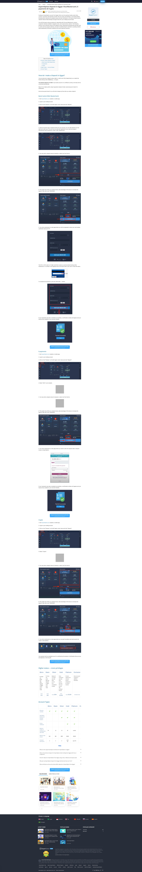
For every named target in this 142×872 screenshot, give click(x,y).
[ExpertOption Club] (46, 849)
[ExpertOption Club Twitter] (94, 870)
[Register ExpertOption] (93, 37)
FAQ (75, 867)
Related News (43, 773)
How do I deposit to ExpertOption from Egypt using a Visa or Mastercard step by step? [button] (58, 757)
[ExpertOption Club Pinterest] (102, 870)
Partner (59, 867)
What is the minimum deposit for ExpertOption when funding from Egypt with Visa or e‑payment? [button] (58, 753)
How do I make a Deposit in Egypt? (48, 60)
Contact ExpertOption (60, 870)
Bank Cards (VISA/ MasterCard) (48, 62)
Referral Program (88, 867)
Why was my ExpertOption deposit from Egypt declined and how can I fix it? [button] (56, 761)
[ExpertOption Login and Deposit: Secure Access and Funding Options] (45, 796)
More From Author (54, 773)
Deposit (80, 865)
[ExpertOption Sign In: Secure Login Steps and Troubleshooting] (40, 842)
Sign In (46, 867)
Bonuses (56, 1)
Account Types (44, 69)
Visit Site (93, 19)
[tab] (60, 749)
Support (84, 865)
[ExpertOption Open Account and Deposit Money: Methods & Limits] (59, 796)
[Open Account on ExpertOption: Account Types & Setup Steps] (59, 781)
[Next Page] (42, 808)
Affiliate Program (60, 865)
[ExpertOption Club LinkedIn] (98, 870)
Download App (95, 865)
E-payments (44, 63)
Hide (52, 58)
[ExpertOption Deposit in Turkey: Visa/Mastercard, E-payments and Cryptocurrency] (40, 836)
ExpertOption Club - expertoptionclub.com (47, 870)
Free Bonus (93, 27)
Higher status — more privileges (47, 67)
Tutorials (51, 1)
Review (89, 865)
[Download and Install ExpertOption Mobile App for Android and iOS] (63, 836)
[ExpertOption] (93, 17)
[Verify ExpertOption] (63, 842)
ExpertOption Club (42, 865)
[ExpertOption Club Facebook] (92, 870)
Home (40, 4)
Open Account (93, 23)
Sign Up (50, 867)
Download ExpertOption (97, 867)
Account (55, 867)
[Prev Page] (39, 808)
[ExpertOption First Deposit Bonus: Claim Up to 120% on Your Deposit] (40, 830)
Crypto (43, 65)
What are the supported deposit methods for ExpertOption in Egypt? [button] (54, 749)
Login (76, 865)
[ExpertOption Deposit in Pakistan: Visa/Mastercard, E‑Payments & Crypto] (73, 781)
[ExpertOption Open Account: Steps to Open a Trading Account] (63, 830)
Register (102, 1)
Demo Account (80, 867)
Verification (41, 867)
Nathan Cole (46, 12)
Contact (64, 867)
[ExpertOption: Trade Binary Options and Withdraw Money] (73, 796)
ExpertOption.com (46, 98)
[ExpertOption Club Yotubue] (96, 870)
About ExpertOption (51, 865)
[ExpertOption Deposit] (45, 781)
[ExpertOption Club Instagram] (100, 870)
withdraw (71, 865)
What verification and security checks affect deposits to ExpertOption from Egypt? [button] (57, 764)
